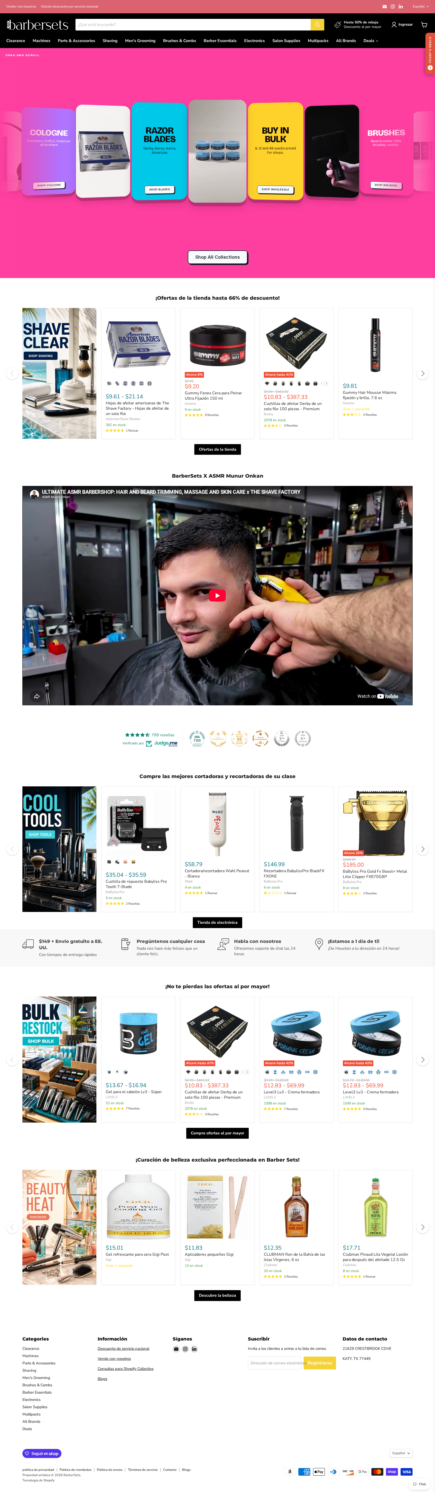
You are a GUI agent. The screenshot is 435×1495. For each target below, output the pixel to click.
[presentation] (327, 383)
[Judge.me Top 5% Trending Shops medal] (303, 739)
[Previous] (12, 373)
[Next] (423, 373)
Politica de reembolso (75, 1470)
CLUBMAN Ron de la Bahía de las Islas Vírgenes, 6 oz (294, 1257)
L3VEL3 (112, 1097)
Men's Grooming (140, 41)
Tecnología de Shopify (38, 1480)
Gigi (109, 1259)
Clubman (270, 1265)
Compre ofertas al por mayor (217, 1133)
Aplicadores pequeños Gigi (209, 1254)
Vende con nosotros (114, 1358)
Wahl (189, 881)
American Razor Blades (123, 419)
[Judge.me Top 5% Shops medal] (282, 739)
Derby (268, 414)
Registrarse (320, 1363)
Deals (369, 41)
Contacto (169, 1470)
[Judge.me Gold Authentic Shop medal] (218, 739)
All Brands (346, 41)
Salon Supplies (286, 41)
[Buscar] (317, 24)
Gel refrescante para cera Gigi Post (137, 1254)
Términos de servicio (143, 1470)
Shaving (110, 41)
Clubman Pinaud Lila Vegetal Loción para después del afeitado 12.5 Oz (375, 1257)
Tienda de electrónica (217, 922)
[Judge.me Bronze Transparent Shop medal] (260, 739)
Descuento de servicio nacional (123, 1348)
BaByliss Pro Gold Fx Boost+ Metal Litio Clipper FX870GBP (375, 874)
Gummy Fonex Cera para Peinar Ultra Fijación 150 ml (213, 395)
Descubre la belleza (217, 1295)
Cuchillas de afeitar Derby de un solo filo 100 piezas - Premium (293, 406)
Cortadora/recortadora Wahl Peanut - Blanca (217, 873)
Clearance (15, 41)
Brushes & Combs (179, 41)
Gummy (190, 403)
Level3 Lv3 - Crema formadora (291, 1092)
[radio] (109, 383)
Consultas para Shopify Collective (126, 1368)
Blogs (102, 1378)
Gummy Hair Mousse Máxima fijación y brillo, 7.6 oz (369, 395)
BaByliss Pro (115, 892)
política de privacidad (38, 1470)
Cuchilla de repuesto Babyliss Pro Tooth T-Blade (136, 884)
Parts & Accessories (76, 41)
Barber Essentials (220, 41)
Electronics (254, 41)
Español (419, 6)
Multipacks (318, 41)
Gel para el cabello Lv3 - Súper (134, 1092)
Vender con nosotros (21, 7)
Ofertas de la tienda (217, 449)
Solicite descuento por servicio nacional (69, 7)
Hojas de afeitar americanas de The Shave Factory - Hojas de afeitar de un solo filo (137, 408)
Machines (41, 41)
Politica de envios (109, 1470)
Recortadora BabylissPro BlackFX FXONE (294, 873)
